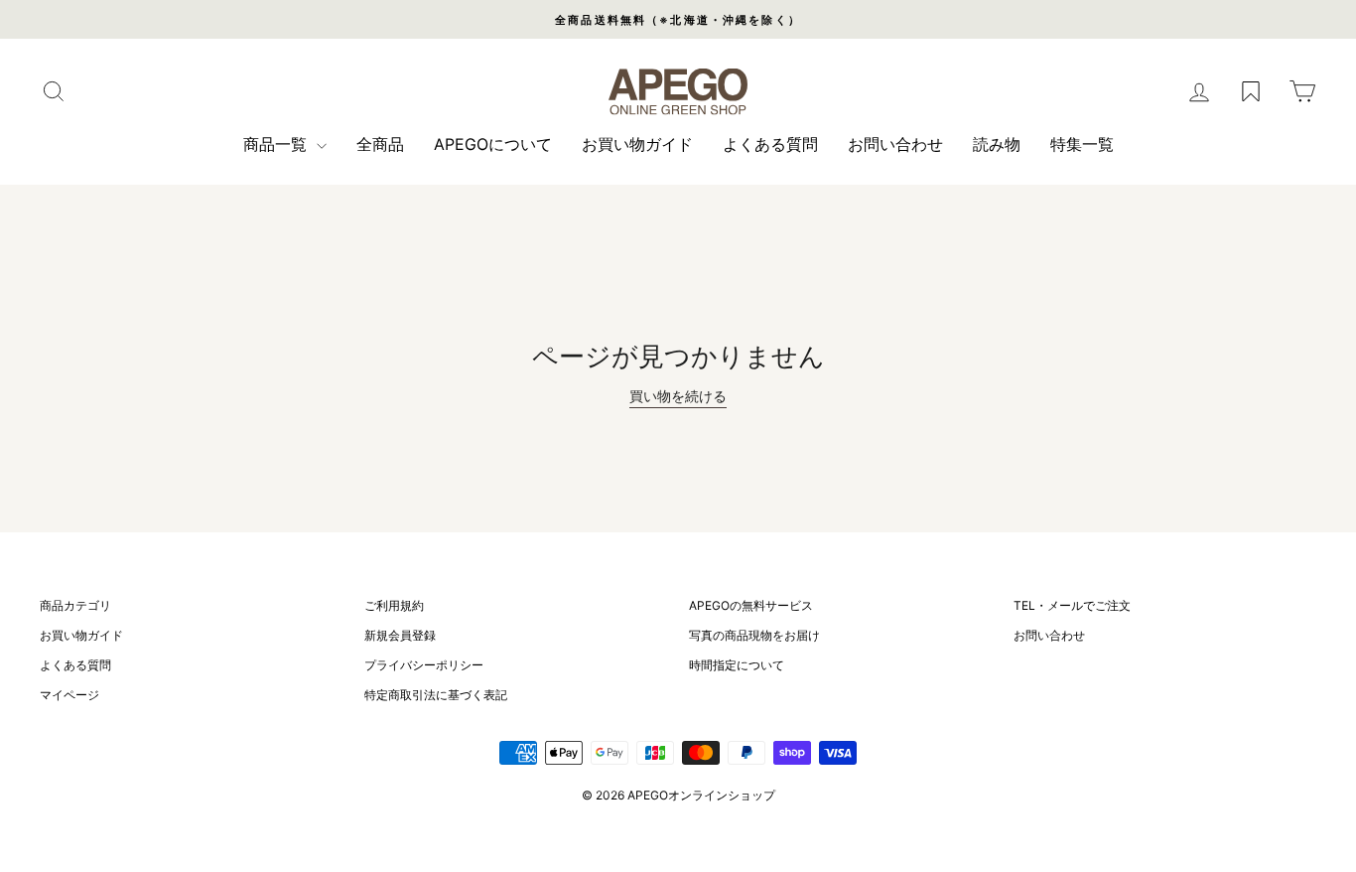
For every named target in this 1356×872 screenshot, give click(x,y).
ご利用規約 (394, 605)
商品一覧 (277, 144)
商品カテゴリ (75, 605)
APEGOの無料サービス (751, 605)
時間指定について (736, 664)
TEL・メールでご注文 (1072, 605)
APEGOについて (493, 144)
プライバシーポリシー (423, 664)
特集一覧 (1082, 144)
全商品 (380, 144)
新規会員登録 (400, 635)
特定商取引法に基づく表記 (435, 694)
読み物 (996, 144)
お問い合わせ (895, 144)
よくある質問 (770, 144)
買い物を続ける (678, 395)
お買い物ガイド (637, 144)
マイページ (69, 694)
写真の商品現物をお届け (754, 635)
